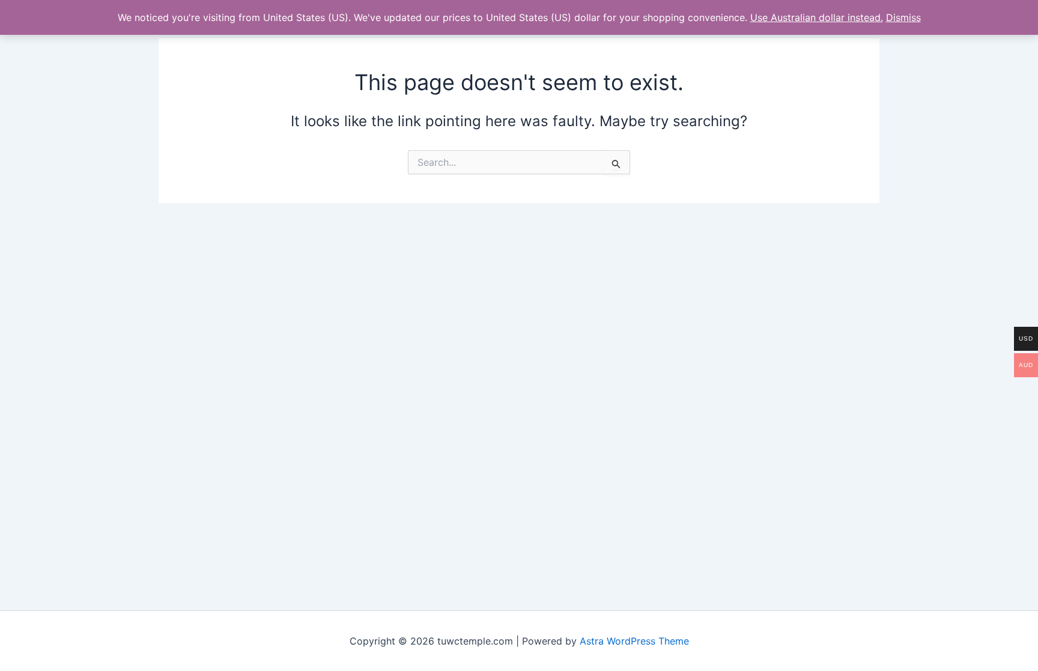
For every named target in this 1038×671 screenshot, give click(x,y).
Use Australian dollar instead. (816, 17)
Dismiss (903, 17)
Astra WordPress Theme (634, 641)
